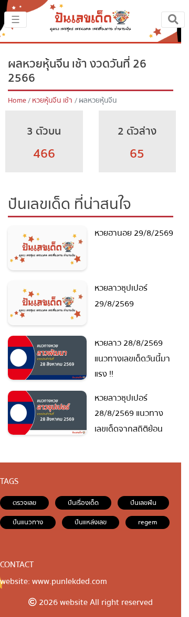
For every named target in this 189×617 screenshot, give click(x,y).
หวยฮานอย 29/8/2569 (133, 233)
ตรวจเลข (24, 503)
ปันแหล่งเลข (91, 522)
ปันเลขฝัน (143, 503)
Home (17, 100)
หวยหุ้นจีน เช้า (52, 100)
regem (147, 522)
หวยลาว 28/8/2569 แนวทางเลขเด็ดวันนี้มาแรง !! (132, 358)
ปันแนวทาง (28, 522)
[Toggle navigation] (173, 19)
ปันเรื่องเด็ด (83, 503)
